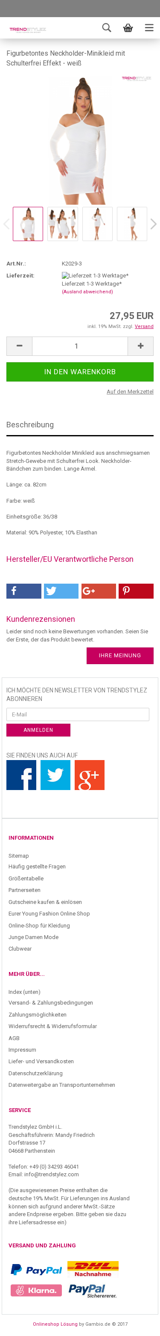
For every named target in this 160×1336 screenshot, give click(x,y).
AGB (14, 1038)
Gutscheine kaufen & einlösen (45, 902)
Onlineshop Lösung (55, 1324)
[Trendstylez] (27, 30)
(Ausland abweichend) (87, 292)
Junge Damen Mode (33, 937)
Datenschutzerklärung (36, 1073)
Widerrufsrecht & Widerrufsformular (53, 1026)
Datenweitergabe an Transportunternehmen (62, 1085)
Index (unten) (25, 992)
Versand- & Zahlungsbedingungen (51, 1002)
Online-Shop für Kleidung (39, 925)
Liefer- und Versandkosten (41, 1061)
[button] (23, 591)
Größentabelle (26, 878)
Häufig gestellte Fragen (37, 866)
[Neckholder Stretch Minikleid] (80, 140)
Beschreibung (30, 424)
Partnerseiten (25, 890)
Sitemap (19, 856)
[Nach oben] (136, 1323)
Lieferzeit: (20, 275)
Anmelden (38, 730)
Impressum (22, 1050)
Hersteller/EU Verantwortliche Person (70, 559)
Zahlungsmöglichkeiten (38, 1014)
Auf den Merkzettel (130, 391)
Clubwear (20, 948)
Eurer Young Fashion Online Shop (49, 913)
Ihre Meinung (120, 655)
